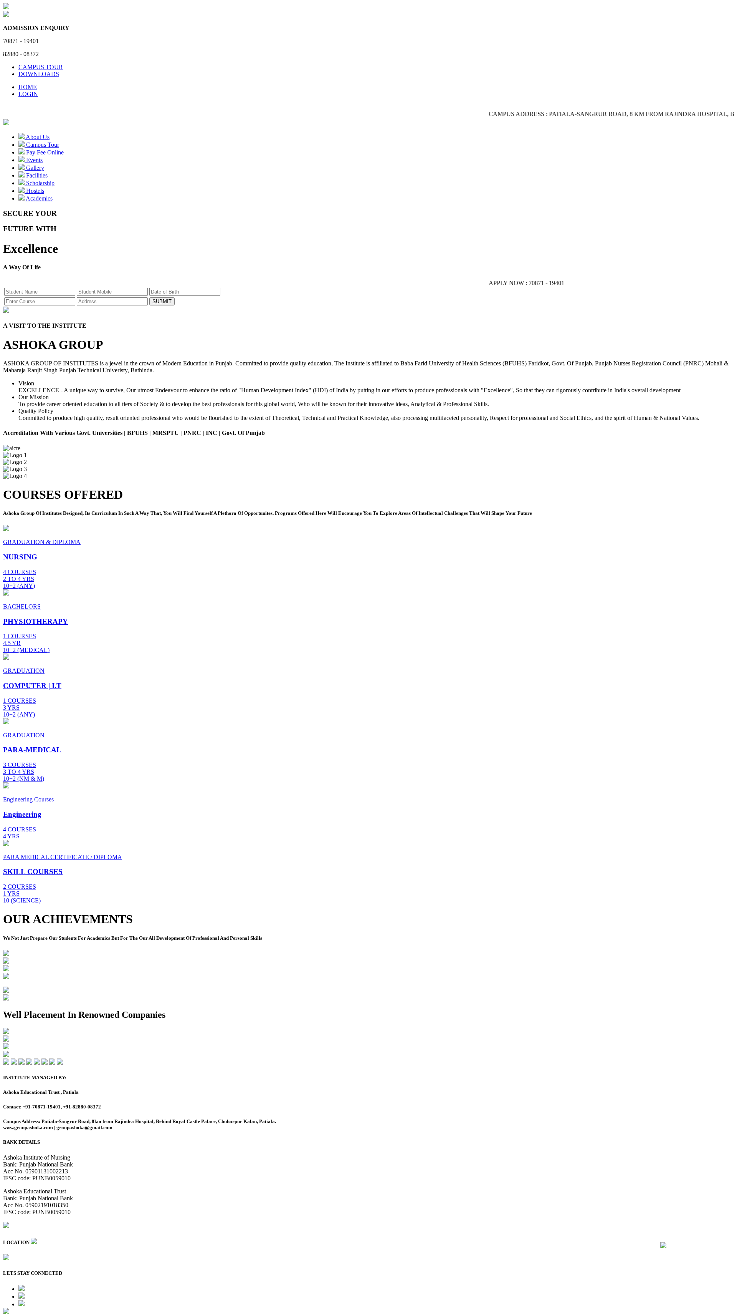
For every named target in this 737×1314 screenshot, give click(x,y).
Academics (39, 198)
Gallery (34, 167)
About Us (37, 137)
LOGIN (28, 94)
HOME (27, 87)
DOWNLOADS (38, 74)
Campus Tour (42, 144)
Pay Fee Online (44, 152)
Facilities (36, 175)
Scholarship (40, 183)
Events (34, 160)
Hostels (34, 190)
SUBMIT (162, 301)
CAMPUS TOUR (40, 67)
